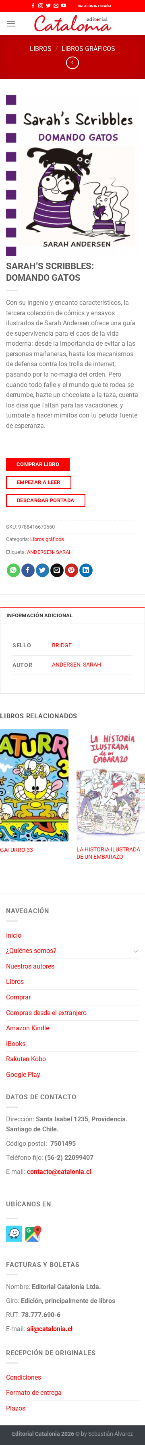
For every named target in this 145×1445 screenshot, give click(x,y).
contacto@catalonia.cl (59, 1171)
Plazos (15, 1408)
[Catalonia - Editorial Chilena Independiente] (72, 23)
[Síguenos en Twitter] (48, 6)
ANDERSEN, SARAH (76, 664)
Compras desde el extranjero (46, 1013)
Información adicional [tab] (39, 615)
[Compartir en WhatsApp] (13, 570)
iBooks (15, 1044)
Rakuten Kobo (26, 1059)
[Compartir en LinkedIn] (86, 570)
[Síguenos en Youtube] (63, 6)
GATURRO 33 (16, 850)
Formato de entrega (34, 1392)
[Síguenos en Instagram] (40, 6)
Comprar (18, 997)
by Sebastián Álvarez (107, 1434)
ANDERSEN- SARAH (49, 552)
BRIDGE (62, 645)
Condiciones (23, 1377)
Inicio (13, 935)
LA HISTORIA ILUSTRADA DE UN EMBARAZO (108, 853)
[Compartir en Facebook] (28, 570)
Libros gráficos (88, 49)
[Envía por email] (57, 570)
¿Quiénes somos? (31, 951)
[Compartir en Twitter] (42, 570)
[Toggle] (136, 951)
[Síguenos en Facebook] (33, 6)
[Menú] (11, 23)
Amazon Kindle (27, 1028)
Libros (41, 49)
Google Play (23, 1074)
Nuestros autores (30, 966)
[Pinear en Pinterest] (71, 570)
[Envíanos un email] (56, 6)
